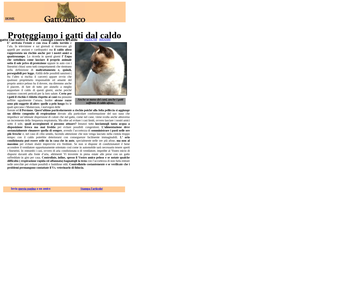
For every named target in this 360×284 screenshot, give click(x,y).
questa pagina (27, 188)
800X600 (104, 39)
